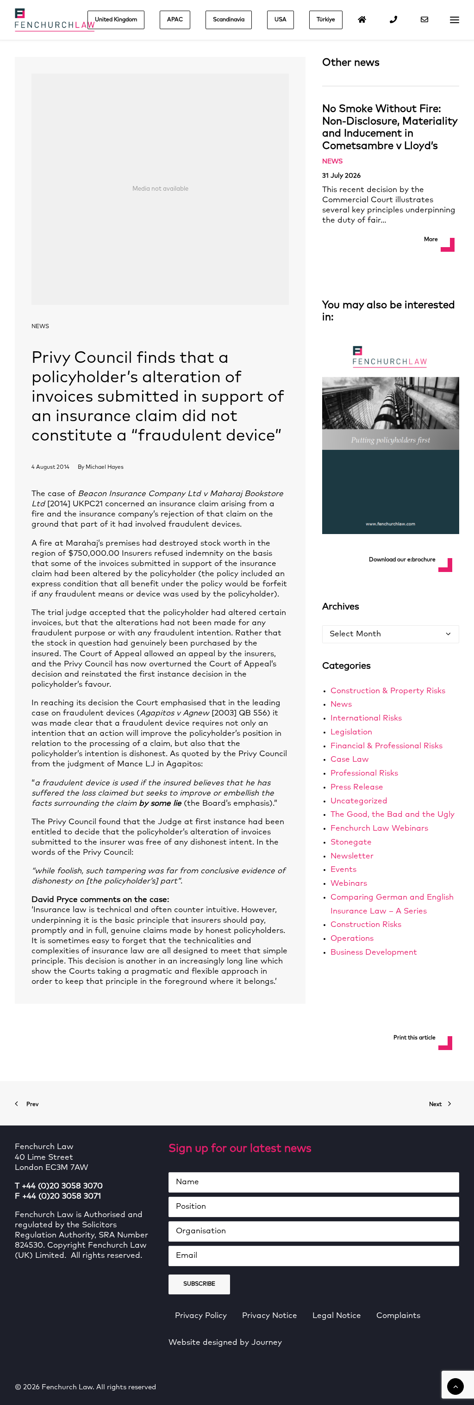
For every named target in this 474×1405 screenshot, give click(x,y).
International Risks (366, 718)
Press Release (357, 787)
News (40, 326)
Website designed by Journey (225, 1343)
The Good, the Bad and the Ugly (393, 815)
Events (343, 870)
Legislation (351, 732)
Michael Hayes (105, 467)
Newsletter (352, 856)
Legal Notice (336, 1316)
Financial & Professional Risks (387, 746)
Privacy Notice (269, 1316)
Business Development (374, 953)
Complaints (398, 1316)
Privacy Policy (201, 1316)
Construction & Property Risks (388, 691)
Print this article (414, 1038)
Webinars (349, 884)
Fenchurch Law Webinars (379, 829)
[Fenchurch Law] (54, 19)
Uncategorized (359, 801)
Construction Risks (366, 925)
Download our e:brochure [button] (402, 560)
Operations (352, 939)
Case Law (350, 760)
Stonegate (351, 842)
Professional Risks (364, 773)
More (431, 239)
